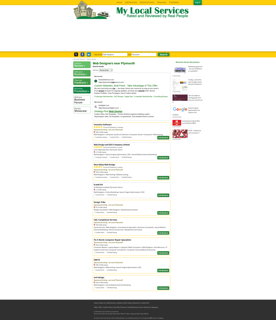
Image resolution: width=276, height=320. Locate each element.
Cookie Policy (108, 307)
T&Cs (100, 307)
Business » (80, 73)
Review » (79, 64)
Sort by (95, 70)
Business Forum (79, 100)
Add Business (111, 303)
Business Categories (151, 307)
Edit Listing (128, 303)
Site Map (117, 307)
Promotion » (81, 90)
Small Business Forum (135, 307)
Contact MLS (145, 303)
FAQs (95, 307)
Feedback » (81, 81)
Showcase (80, 110)
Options (120, 303)
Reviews (124, 307)
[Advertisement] (138, 35)
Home (96, 303)
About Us (102, 303)
